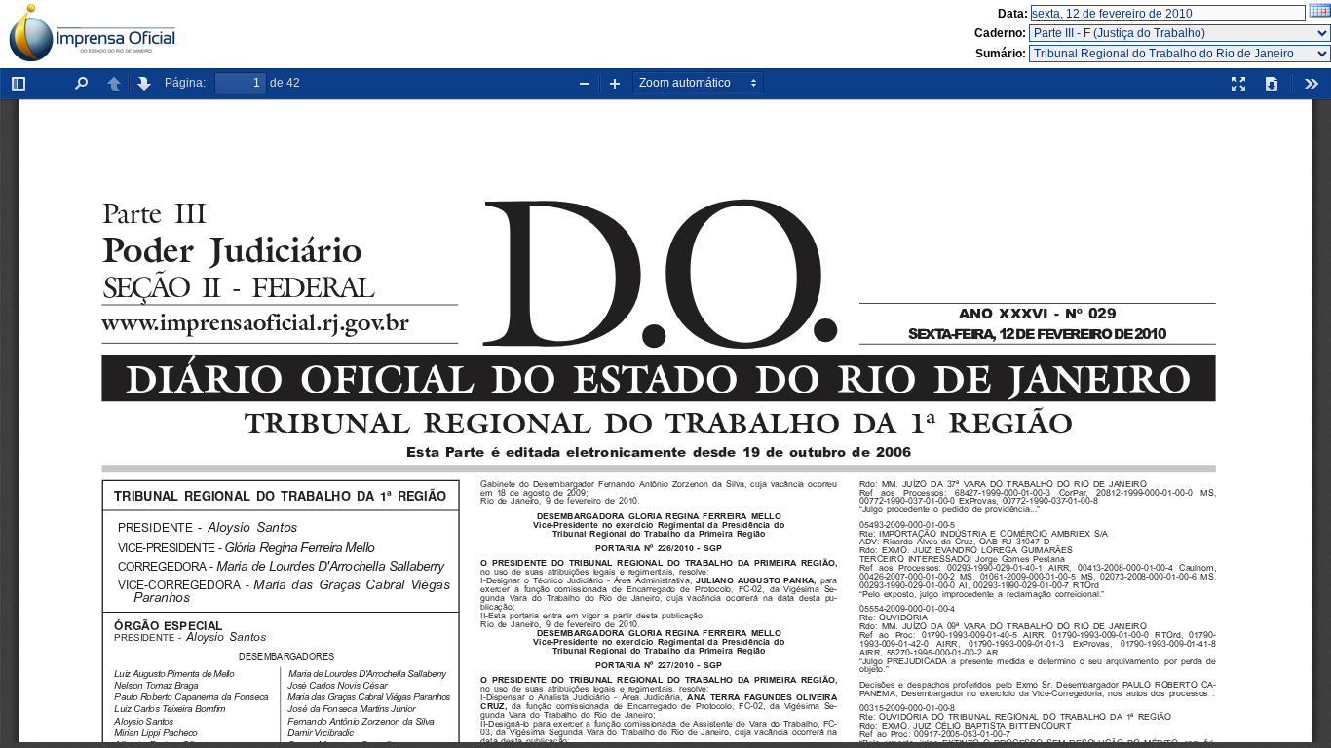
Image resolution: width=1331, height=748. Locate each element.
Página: (185, 83)
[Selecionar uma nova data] (1320, 13)
